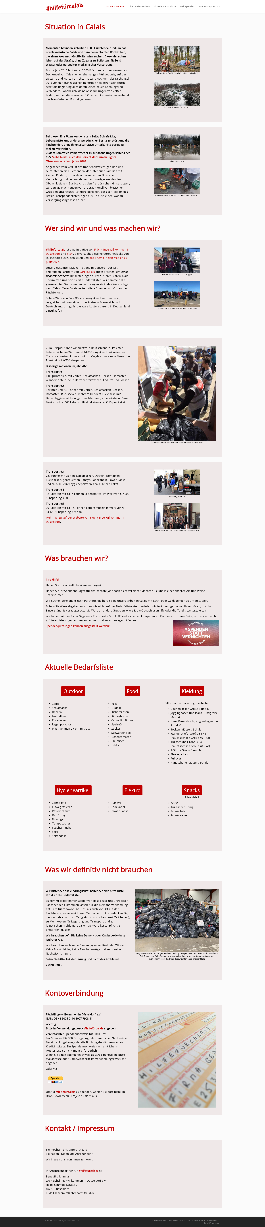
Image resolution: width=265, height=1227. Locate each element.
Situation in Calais (115, 6)
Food (132, 691)
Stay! (70, 253)
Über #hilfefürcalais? (139, 6)
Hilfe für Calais (53, 1220)
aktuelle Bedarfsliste (165, 6)
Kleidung (192, 691)
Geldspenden (187, 6)
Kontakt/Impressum (209, 6)
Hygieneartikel (73, 790)
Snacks (192, 790)
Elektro (132, 790)
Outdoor (73, 691)
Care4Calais (87, 272)
